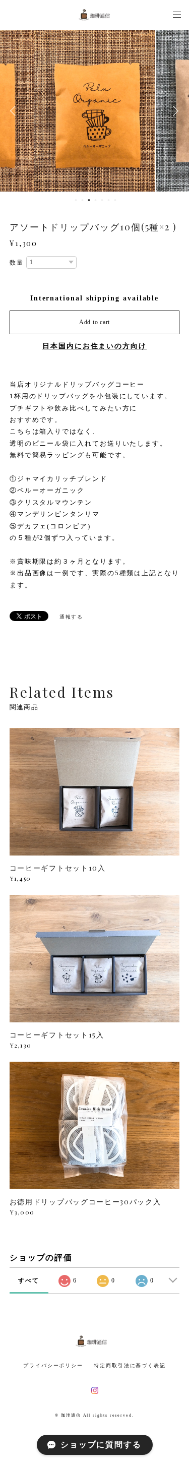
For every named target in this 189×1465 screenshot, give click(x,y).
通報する (71, 617)
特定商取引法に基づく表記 (130, 1365)
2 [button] (82, 200)
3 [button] (89, 200)
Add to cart (94, 322)
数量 (17, 262)
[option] (94, 111)
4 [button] (95, 200)
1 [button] (76, 200)
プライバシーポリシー (53, 1365)
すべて (28, 1280)
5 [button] (102, 200)
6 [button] (108, 200)
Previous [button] (15, 111)
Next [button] (174, 111)
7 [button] (115, 200)
